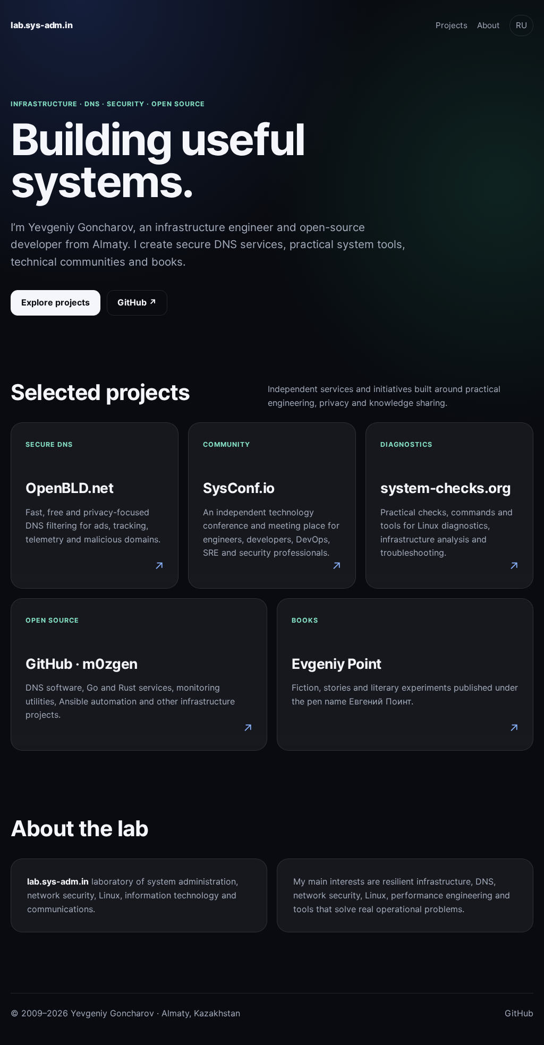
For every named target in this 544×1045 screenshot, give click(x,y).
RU (521, 25)
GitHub (519, 1013)
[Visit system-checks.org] (449, 505)
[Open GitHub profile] (139, 674)
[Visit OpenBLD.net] (94, 505)
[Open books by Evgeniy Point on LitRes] (405, 674)
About (488, 25)
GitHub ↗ (137, 302)
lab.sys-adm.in (42, 25)
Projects (452, 25)
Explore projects (55, 302)
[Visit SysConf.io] (272, 505)
